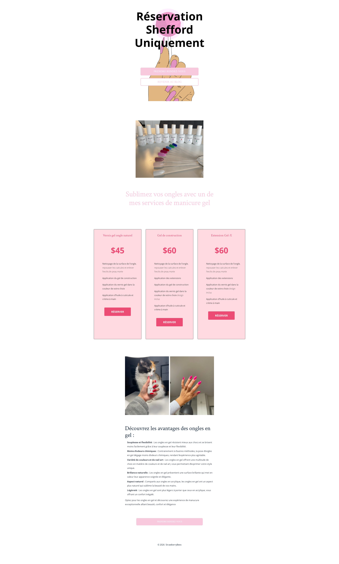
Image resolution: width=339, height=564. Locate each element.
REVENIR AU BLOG (170, 82)
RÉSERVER (117, 311)
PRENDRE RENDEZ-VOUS (169, 71)
